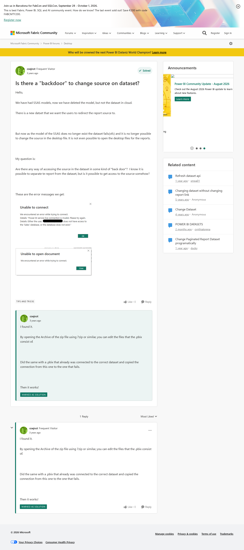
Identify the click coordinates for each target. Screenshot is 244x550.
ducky (194, 248)
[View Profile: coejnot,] (24, 318)
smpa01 (195, 181)
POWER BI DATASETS (189, 224)
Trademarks (226, 533)
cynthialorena (202, 229)
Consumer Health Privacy (60, 542)
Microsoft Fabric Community (24, 43)
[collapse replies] (12, 427)
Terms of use (208, 533)
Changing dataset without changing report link (198, 192)
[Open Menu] (231, 43)
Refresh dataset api (188, 176)
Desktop (68, 43)
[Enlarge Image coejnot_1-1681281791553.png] (53, 262)
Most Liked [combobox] (149, 416)
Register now (12, 20)
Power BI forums (51, 43)
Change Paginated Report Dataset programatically (197, 241)
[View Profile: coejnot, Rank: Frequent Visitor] (20, 71)
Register (215, 33)
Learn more (159, 52)
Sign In (228, 33)
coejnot (31, 69)
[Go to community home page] (33, 33)
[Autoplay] (192, 148)
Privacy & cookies (188, 533)
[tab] (196, 148)
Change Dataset (185, 209)
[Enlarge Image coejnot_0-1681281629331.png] (53, 222)
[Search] (204, 33)
